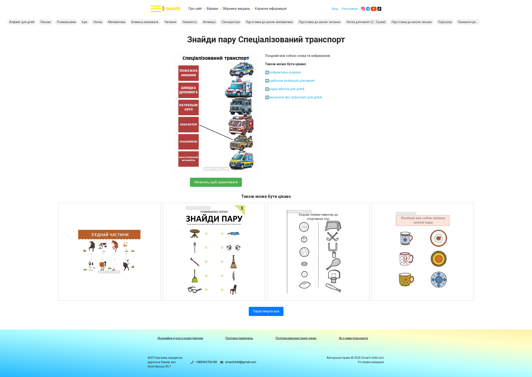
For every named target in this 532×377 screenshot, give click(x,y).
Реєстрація (349, 9)
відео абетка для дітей (286, 89)
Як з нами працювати (353, 338)
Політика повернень (239, 338)
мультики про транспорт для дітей (295, 97)
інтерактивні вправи (285, 72)
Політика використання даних (296, 338)
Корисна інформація (270, 9)
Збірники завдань (236, 9)
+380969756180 (206, 362)
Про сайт (195, 9)
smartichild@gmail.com (240, 362)
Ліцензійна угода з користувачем (180, 338)
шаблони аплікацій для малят (292, 81)
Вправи (212, 9)
